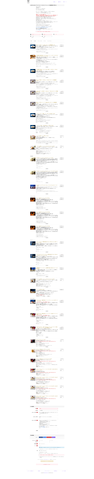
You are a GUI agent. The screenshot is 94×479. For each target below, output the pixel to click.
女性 (41, 450)
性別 (37, 450)
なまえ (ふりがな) (35, 440)
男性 (39, 450)
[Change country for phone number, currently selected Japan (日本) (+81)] (40, 443)
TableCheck (53, 437)
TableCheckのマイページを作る (43, 452)
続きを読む (47, 77)
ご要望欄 (37, 430)
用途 (36, 408)
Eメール (36, 445)
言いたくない (44, 450)
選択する (62, 46)
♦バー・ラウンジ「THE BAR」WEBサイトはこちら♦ (42, 27)
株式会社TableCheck (46, 472)
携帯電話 (36, 443)
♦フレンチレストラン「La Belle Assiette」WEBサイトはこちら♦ (43, 26)
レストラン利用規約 (38, 29)
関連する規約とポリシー (47, 459)
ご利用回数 (36, 410)
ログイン (37, 437)
